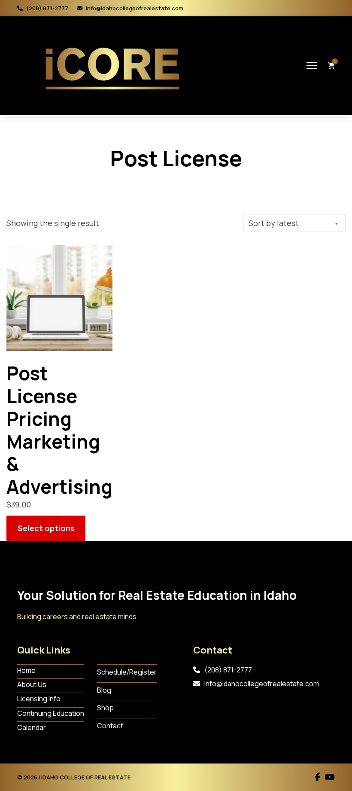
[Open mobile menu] (311, 65)
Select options (46, 528)
